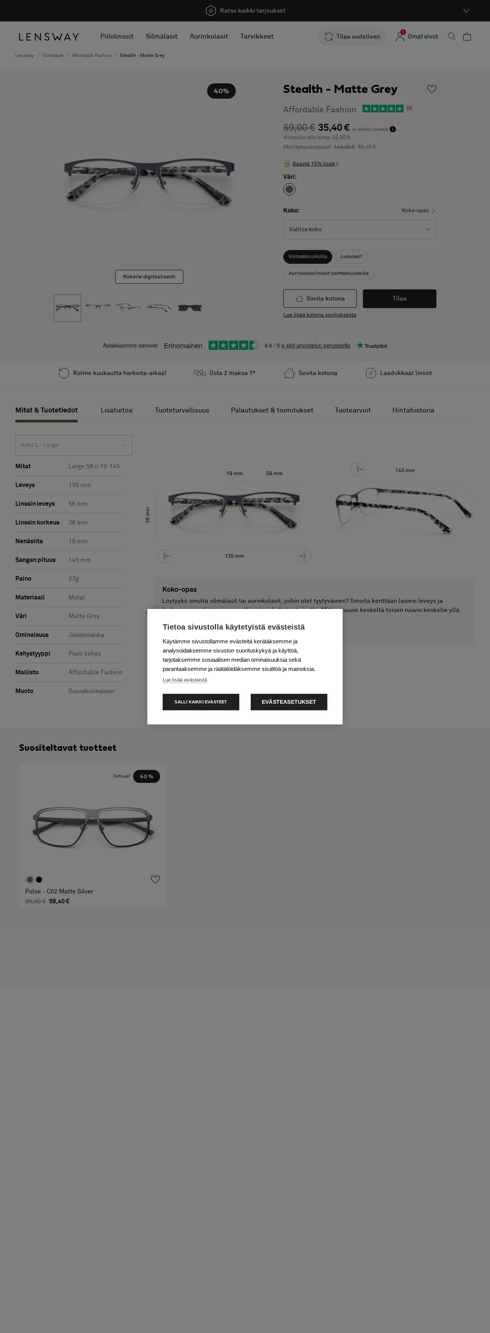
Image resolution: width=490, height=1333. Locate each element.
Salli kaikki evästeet (201, 702)
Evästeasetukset (289, 702)
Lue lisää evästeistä (185, 680)
